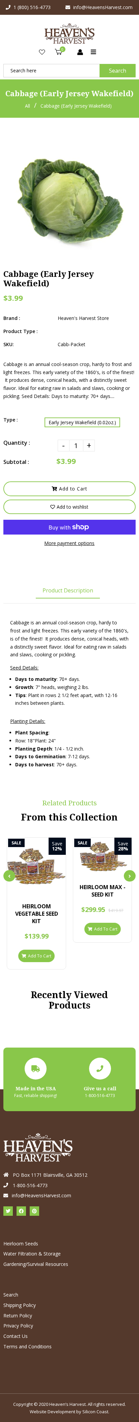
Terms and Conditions (27, 1346)
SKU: (8, 344)
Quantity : (16, 442)
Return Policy (17, 1315)
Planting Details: (27, 721)
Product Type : (20, 331)
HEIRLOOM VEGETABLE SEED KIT (36, 914)
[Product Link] (42, 890)
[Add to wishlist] (54, 890)
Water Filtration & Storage (32, 1253)
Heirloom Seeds (20, 1243)
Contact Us (15, 1336)
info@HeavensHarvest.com (103, 7)
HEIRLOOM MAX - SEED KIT (103, 890)
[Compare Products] (19, 890)
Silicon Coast (95, 1412)
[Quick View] (31, 890)
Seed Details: (24, 667)
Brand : (11, 318)
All (27, 106)
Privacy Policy (18, 1325)
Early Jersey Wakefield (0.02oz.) (82, 422)
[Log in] (80, 52)
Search (117, 70)
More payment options (69, 543)
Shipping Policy (19, 1305)
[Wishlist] (42, 52)
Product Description (68, 590)
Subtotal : (16, 462)
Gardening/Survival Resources (35, 1264)
